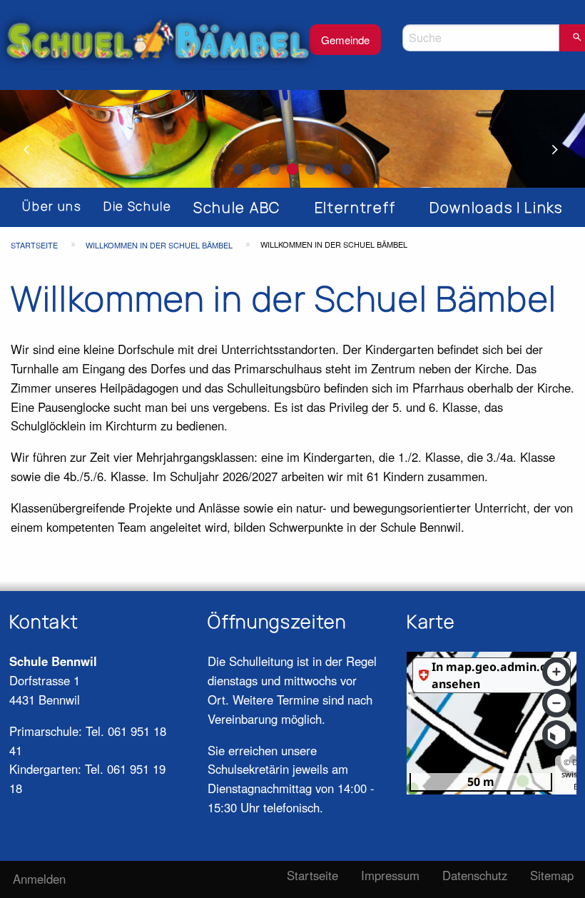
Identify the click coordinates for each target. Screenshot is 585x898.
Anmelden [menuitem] (39, 878)
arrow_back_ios (36, 150)
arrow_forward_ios (561, 150)
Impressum (390, 875)
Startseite (34, 245)
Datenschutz (474, 875)
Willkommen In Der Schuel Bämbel (159, 245)
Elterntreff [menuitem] (355, 207)
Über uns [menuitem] (51, 206)
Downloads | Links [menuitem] (496, 207)
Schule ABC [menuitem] (236, 207)
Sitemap (552, 875)
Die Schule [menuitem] (137, 206)
